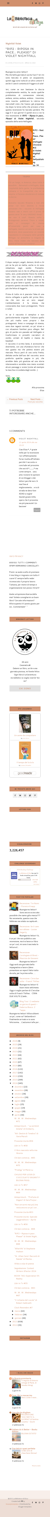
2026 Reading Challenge (25, 870)
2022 (14, 1055)
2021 (14, 1058)
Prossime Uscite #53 (23, 1212)
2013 (14, 1321)
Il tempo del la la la (25, 762)
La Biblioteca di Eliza (15, 63)
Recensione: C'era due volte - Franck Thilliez (29, 980)
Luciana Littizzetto (26, 765)
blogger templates (25, 1506)
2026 (14, 1040)
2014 (14, 1083)
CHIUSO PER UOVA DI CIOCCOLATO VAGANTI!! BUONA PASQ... (27, 1177)
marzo (17, 1310)
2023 (14, 1051)
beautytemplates (12, 1504)
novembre (19, 1090)
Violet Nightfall (28, 438)
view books (36, 884)
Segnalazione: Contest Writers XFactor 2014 (25, 1269)
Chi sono (25, 688)
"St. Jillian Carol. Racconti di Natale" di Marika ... (27, 1257)
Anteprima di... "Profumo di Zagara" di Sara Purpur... (26, 1198)
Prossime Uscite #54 (23, 1141)
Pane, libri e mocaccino (22, 1395)
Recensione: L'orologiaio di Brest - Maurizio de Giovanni (29, 955)
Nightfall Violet (13, 43)
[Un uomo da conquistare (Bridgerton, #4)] (25, 731)
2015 (14, 1079)
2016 (14, 1076)
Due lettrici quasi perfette (23, 1448)
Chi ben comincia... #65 (24, 1157)
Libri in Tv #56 (21, 1224)
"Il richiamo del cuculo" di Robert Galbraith (25, 1301)
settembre (19, 1097)
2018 (14, 1069)
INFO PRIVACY (16, 556)
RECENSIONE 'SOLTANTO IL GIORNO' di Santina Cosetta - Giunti (29, 1418)
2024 (14, 1048)
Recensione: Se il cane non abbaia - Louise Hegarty (29, 929)
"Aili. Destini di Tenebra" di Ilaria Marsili (26, 1135)
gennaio (18, 1318)
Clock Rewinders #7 (23, 1307)
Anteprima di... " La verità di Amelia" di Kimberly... (26, 1127)
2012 (14, 1325)
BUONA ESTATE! (28, 1433)
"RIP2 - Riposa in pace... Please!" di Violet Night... (26, 1235)
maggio (18, 1111)
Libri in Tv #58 (21, 1145)
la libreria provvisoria (21, 1378)
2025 (14, 1044)
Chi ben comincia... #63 (24, 1287)
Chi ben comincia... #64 (24, 1228)
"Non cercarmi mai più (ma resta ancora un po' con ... (26, 1206)
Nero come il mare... (29, 1397)
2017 (14, 1072)
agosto (18, 1100)
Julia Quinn (26, 738)
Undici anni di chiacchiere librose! (29, 1451)
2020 (14, 1062)
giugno (18, 1107)
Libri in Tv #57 (21, 1184)
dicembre (19, 1086)
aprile (17, 1114)
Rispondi (37, 510)
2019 (14, 1065)
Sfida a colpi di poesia (24, 1263)
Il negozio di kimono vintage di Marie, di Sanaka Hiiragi (29, 1383)
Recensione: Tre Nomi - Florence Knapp (29, 905)
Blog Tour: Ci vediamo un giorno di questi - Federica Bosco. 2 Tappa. (29, 1005)
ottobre (18, 1093)
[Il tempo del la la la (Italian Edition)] (25, 758)
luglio (17, 1104)
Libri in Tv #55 (21, 1283)
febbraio (18, 1314)
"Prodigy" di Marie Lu (23, 1169)
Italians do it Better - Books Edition (24, 1430)
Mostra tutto (36, 1466)
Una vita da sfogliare (21, 1412)
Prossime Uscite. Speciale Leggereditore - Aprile (25, 1218)
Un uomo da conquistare (25, 735)
